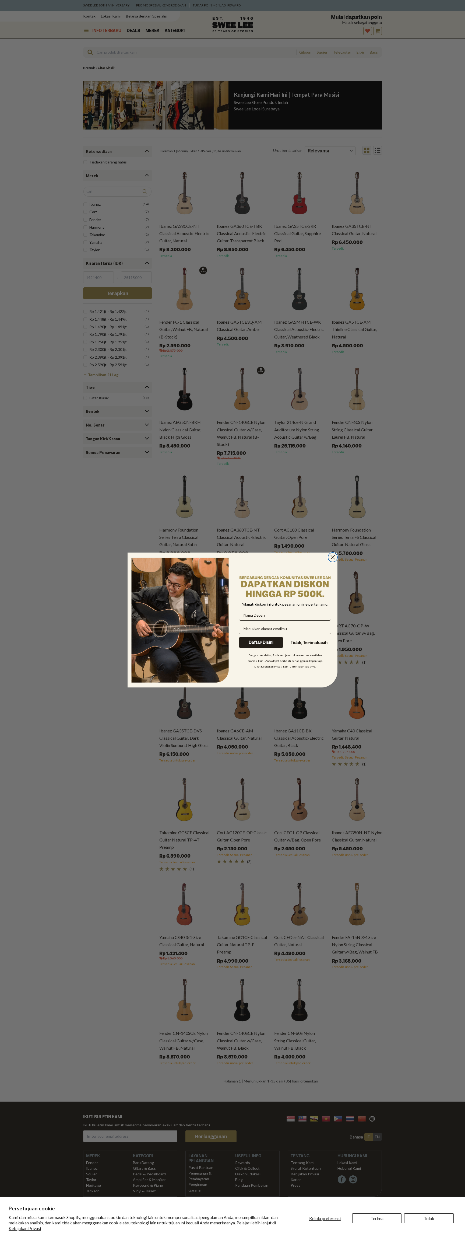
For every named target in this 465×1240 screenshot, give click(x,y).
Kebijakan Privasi (25, 1228)
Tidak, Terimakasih (309, 642)
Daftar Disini (261, 642)
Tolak (429, 1218)
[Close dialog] (332, 557)
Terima (377, 1218)
